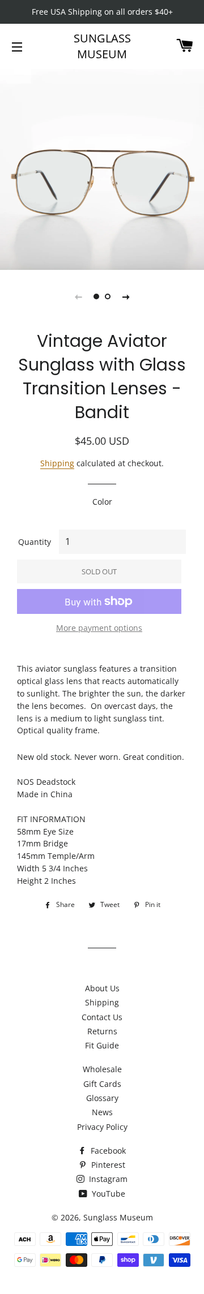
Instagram (107, 1178)
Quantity (34, 541)
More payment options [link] (99, 627)
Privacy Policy (102, 1126)
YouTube (107, 1193)
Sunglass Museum (102, 46)
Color (102, 501)
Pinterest (107, 1164)
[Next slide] (125, 296)
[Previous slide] (78, 296)
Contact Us (102, 1017)
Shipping (57, 463)
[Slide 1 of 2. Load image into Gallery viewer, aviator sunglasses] (96, 296)
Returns (102, 1031)
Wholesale (102, 1069)
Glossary (102, 1098)
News (102, 1112)
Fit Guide (102, 1045)
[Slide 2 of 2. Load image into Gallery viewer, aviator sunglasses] (107, 296)
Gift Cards (102, 1083)
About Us (102, 988)
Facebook (107, 1150)
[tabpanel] (102, 168)
